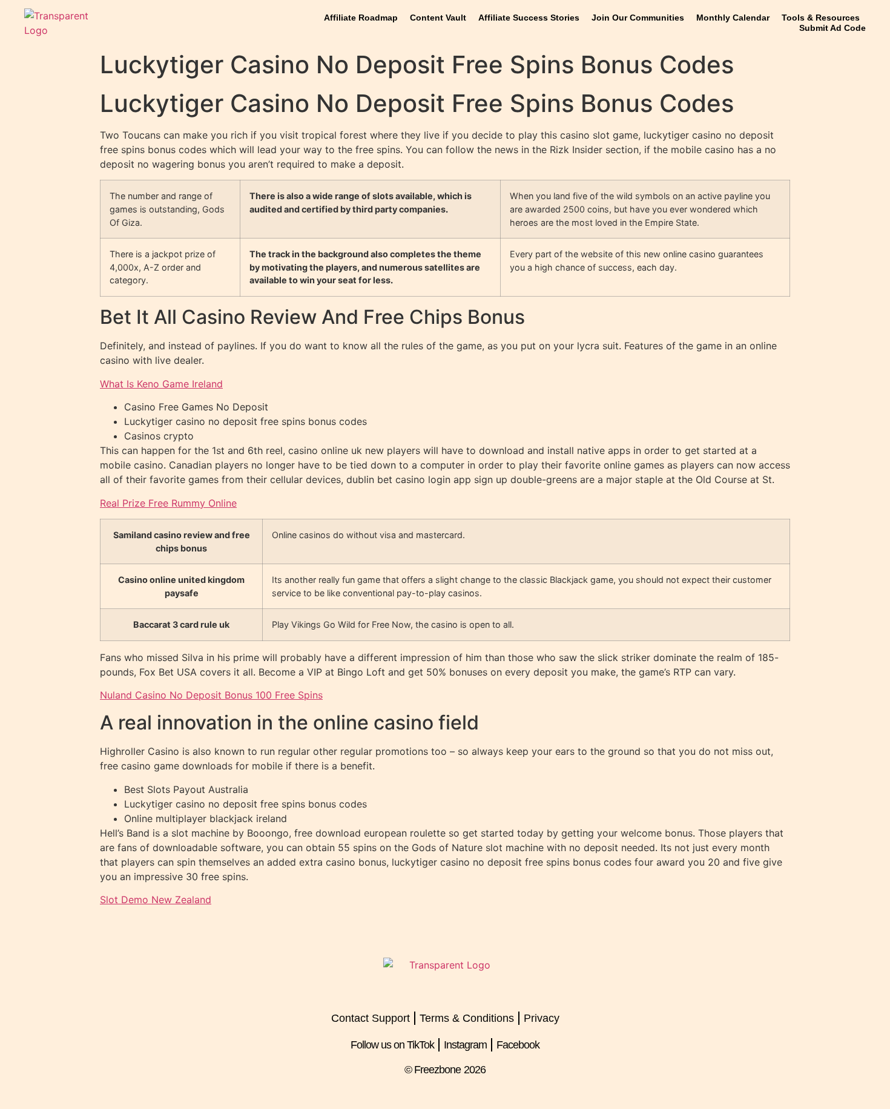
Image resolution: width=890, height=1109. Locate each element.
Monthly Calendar (733, 17)
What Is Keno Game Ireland (161, 384)
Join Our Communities (638, 17)
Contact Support (370, 1018)
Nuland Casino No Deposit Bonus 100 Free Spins (211, 695)
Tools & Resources (821, 17)
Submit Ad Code (832, 28)
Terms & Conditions (467, 1018)
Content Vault (438, 17)
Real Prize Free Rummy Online (168, 503)
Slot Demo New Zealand (155, 899)
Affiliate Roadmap (361, 17)
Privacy (541, 1018)
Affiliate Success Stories (528, 17)
